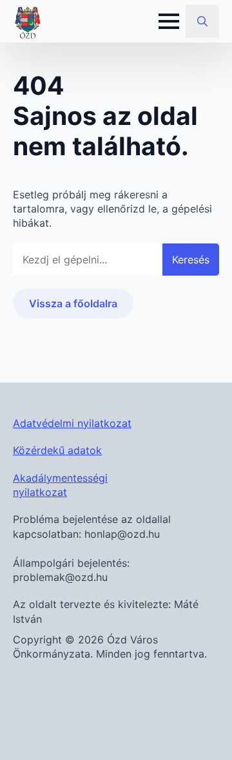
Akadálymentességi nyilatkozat (60, 485)
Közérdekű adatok (57, 450)
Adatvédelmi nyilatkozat (72, 423)
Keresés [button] (190, 259)
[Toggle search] (202, 21)
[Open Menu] (169, 21)
